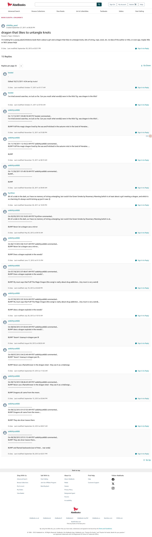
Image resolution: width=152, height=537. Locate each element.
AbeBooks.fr (58, 518)
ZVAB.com (119, 518)
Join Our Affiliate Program (48, 482)
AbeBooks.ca (96, 518)
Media (66, 482)
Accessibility (68, 500)
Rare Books (60, 11)
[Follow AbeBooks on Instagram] (122, 488)
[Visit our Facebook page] (122, 479)
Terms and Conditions (105, 528)
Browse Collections (38, 11)
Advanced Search (14, 11)
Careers (66, 486)
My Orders (20, 489)
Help (141, 4)
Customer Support (93, 482)
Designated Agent (69, 493)
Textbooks (103, 11)
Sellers (121, 11)
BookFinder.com (76, 522)
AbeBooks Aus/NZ (82, 518)
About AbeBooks (69, 479)
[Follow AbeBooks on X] (122, 484)
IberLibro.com (108, 518)
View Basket (20, 493)
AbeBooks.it (69, 518)
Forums (66, 497)
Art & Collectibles (82, 11)
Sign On (112, 4)
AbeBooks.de (47, 518)
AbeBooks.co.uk (34, 518)
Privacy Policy (68, 489)
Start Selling (139, 11)
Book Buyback (45, 486)
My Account (122, 4)
